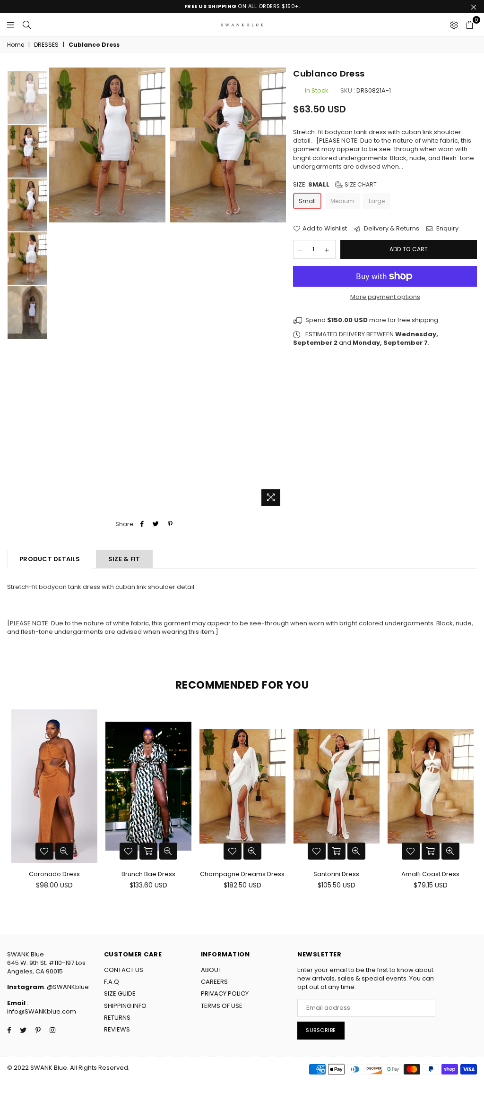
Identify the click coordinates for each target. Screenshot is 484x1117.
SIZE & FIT (124, 558)
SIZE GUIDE (120, 993)
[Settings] (454, 24)
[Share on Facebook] (142, 524)
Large (377, 201)
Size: (335, 184)
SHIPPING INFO (125, 1005)
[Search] (26, 24)
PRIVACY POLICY (225, 993)
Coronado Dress (54, 874)
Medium (342, 201)
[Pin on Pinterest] (170, 524)
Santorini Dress (336, 874)
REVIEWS (117, 1029)
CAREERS (214, 981)
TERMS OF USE (221, 1005)
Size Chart (360, 184)
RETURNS (117, 1017)
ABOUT (211, 969)
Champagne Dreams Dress (242, 874)
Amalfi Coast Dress (430, 874)
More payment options (385, 297)
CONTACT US (123, 969)
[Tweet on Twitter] (156, 524)
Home (15, 45)
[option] (107, 145)
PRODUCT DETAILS (49, 558)
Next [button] (277, 289)
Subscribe (321, 1030)
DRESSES (46, 45)
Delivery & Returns (391, 228)
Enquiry (446, 228)
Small (307, 201)
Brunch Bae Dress (148, 874)
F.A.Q (111, 981)
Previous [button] (52, 289)
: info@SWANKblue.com (41, 1007)
